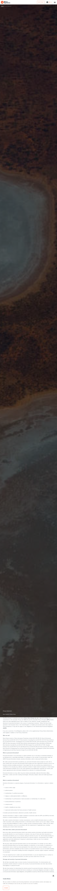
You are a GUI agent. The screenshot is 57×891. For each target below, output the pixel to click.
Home (2, 6)
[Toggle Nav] (55, 2)
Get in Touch (40, 2)
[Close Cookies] (53, 876)
